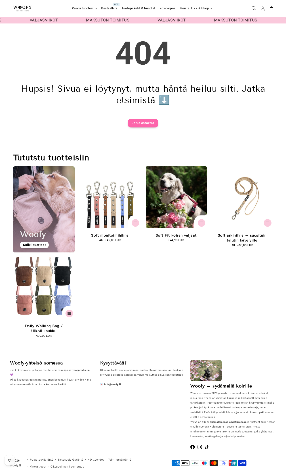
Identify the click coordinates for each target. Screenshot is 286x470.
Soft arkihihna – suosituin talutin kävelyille (242, 237)
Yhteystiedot (38, 466)
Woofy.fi (15, 465)
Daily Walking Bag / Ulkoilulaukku (44, 328)
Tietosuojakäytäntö (70, 459)
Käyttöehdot (96, 459)
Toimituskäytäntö (119, 459)
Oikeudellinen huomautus (67, 466)
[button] (253, 8)
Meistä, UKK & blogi (194, 8)
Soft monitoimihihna (109, 235)
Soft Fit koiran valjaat (176, 235)
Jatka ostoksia (143, 123)
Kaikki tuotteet (83, 8)
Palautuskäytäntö (42, 459)
